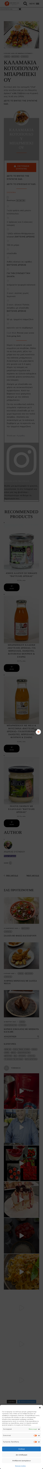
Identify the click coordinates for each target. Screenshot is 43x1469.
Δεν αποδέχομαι (21, 1455)
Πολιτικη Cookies (20, 1466)
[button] (40, 1408)
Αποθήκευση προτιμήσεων (21, 1460)
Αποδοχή (21, 1449)
